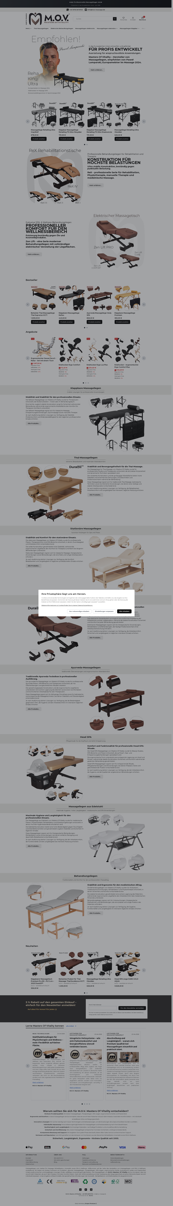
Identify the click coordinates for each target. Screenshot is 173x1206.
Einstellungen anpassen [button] (104, 611)
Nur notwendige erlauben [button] (79, 611)
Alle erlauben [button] (124, 611)
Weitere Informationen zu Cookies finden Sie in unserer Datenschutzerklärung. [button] (67, 605)
